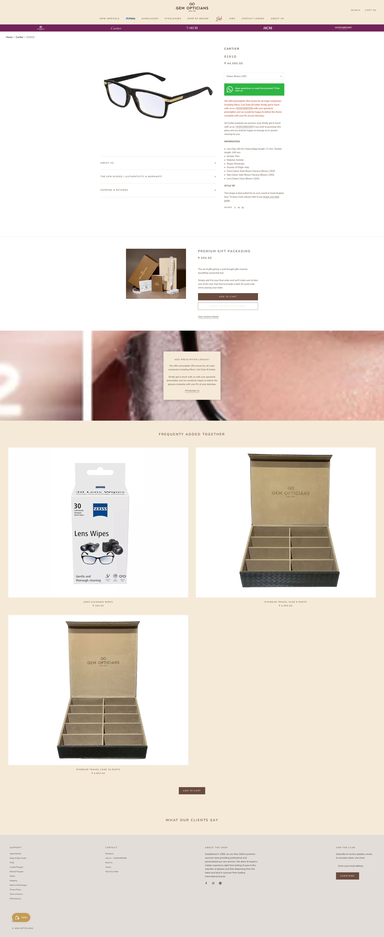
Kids (232, 18)
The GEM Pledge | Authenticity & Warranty (131, 176)
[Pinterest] (243, 208)
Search (355, 10)
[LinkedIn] (220, 883)
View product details (208, 316)
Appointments (15, 853)
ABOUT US (277, 18)
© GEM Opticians (22, 928)
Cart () (370, 10)
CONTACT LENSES (253, 18)
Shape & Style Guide (18, 858)
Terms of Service (16, 894)
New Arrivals (109, 18)
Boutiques (109, 853)
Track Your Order (111, 871)
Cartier (20, 37)
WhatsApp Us (192, 390)
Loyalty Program (16, 867)
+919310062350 (244, 108)
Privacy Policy (15, 889)
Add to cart (192, 790)
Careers (108, 867)
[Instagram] (213, 883)
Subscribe (347, 876)
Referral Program (16, 871)
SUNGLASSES (150, 18)
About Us (107, 163)
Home (9, 37)
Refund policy (15, 898)
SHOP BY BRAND (198, 18)
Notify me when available (228, 306)
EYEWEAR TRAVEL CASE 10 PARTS (98, 769)
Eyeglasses (173, 18)
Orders (12, 876)
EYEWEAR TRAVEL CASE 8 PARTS (286, 602)
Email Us (108, 862)
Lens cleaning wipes (98, 602)
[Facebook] (235, 208)
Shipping (13, 880)
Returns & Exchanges (18, 885)
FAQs (12, 862)
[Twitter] (239, 208)
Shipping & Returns (114, 190)
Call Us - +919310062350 (116, 858)
